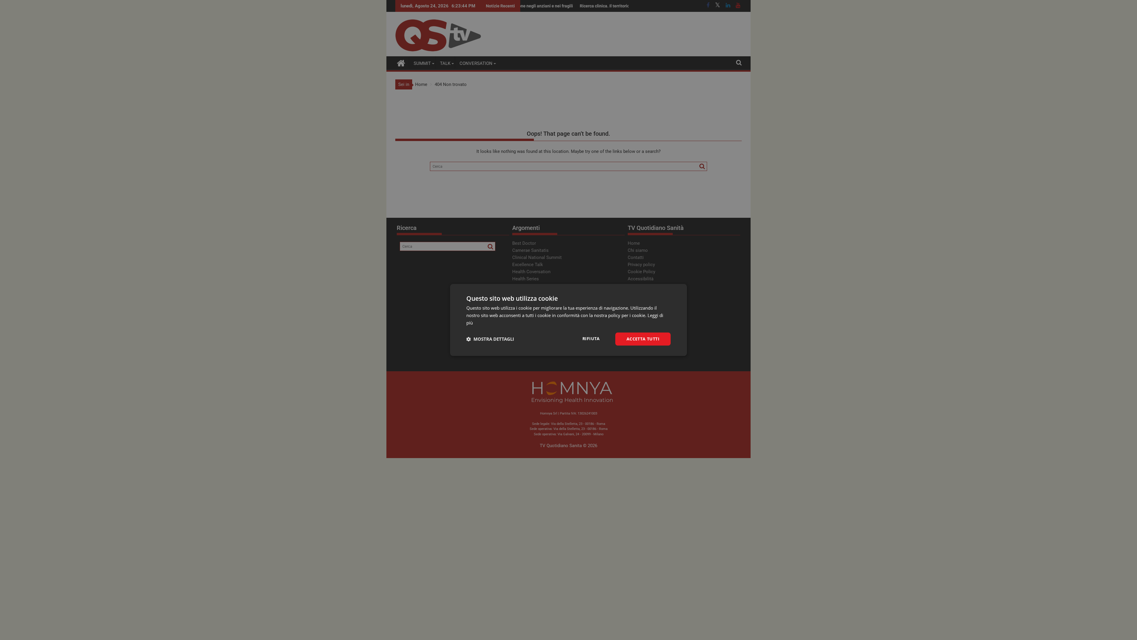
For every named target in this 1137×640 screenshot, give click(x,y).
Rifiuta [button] (591, 338)
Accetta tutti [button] (643, 339)
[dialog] (568, 320)
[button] (490, 339)
